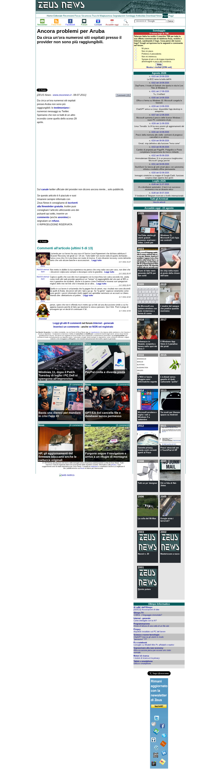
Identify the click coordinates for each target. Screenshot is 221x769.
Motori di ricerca (141, 656)
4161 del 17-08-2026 (160, 91)
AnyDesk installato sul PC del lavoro (149, 631)
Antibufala (140, 15)
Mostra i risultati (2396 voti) (159, 67)
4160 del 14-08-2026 (160, 98)
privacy (113, 465)
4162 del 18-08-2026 (160, 83)
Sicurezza (86, 15)
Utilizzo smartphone (142, 663)
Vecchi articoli (159, 202)
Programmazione (142, 624)
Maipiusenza (106, 15)
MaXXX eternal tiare (43, 271)
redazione (94, 466)
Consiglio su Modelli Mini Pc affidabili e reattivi (154, 645)
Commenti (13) (123, 95)
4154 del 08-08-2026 (160, 140)
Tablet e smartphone (143, 661)
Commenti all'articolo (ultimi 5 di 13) (65, 248)
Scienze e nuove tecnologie (146, 635)
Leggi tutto (97, 260)
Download (151, 15)
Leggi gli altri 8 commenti (67, 323)
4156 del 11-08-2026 (160, 123)
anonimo (63, 217)
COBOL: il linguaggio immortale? (148, 615)
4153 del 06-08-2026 (160, 147)
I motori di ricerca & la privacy (147, 658)
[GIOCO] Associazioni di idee (146, 609)
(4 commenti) (76, 384)
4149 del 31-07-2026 (160, 184)
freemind (43, 319)
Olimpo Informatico (159, 604)
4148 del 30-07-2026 (160, 193)
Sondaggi (130, 15)
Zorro (43, 266)
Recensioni (68, 15)
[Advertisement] (59, 67)
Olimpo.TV (139, 613)
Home (50, 15)
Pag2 (171, 15)
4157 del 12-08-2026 (160, 115)
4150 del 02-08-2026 (160, 173)
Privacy (137, 629)
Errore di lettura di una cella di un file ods (151, 626)
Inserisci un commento (66, 326)
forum (82, 468)
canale (45, 189)
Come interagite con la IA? (145, 620)
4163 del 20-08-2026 (160, 76)
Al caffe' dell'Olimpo (143, 607)
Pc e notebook (140, 642)
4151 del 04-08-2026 (160, 164)
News (159, 15)
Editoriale (57, 15)
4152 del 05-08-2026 (160, 155)
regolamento (95, 332)
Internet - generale (142, 618)
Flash (165, 15)
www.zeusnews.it (62, 95)
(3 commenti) (123, 384)
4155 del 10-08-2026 (160, 132)
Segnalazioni (119, 15)
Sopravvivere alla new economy (148, 648)
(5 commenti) (76, 344)
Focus (78, 15)
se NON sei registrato (101, 326)
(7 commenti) (123, 344)
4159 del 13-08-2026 (160, 106)
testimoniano (61, 107)
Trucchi (95, 15)
